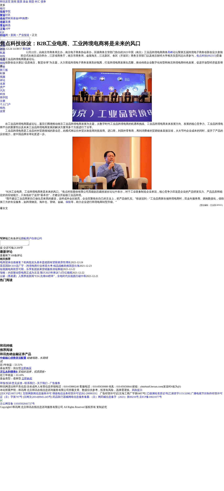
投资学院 (5, 11)
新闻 (13, 1)
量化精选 (5, 25)
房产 (2, 87)
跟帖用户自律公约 (31, 238)
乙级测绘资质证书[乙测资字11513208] (168, 393)
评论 (2, 80)
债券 (43, 1)
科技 (2, 94)
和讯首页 (5, 1)
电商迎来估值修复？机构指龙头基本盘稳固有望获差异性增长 (35, 262)
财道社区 (5, 14)
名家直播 (5, 21)
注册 (2, 100)
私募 (2, 52)
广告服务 (55, 383)
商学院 (4, 97)
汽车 (2, 90)
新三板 (4, 70)
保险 (68, 202)
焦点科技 (201, 55)
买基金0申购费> (19, 18)
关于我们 (42, 383)
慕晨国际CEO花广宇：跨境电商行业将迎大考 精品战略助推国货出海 (40, 265)
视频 (2, 76)
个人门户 (5, 104)
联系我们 (29, 383)
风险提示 (137, 390)
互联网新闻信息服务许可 (37, 393)
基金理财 (5, 18)
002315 (212, 55)
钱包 (2, 107)
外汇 (37, 1)
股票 (19, 1)
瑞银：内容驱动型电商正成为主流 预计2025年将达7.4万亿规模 (36, 272)
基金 (25, 1)
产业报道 (24, 35)
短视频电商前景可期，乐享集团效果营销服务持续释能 (31, 269)
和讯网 (4, 35)
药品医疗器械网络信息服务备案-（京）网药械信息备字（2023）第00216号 (96, 396)
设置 (2, 111)
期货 (31, 1)
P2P (2, 32)
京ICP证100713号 (11, 393)
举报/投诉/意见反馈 (11, 383)
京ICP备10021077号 (150, 396)
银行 (2, 8)
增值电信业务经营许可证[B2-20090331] (74, 393)
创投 (2, 56)
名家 (2, 83)
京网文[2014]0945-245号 (37, 396)
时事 (2, 73)
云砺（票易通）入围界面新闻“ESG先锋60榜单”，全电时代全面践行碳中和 (43, 276)
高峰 (170, 52)
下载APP (5, 28)
